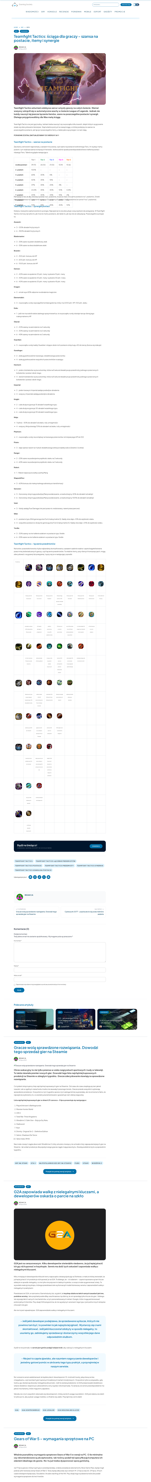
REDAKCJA (22, 47)
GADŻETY (108, 12)
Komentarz (18, 941)
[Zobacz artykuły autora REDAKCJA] (16, 48)
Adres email (18, 975)
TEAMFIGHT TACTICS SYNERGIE (90, 866)
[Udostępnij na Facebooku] (30, 877)
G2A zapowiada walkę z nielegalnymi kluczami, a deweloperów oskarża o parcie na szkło (56, 1193)
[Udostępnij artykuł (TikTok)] (39, 877)
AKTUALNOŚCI (19, 1042)
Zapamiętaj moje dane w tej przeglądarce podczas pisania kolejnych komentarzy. (41, 984)
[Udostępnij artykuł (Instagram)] (35, 877)
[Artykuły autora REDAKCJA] (19, 897)
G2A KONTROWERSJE (31, 1410)
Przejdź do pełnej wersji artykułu (58, 1171)
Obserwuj (96, 846)
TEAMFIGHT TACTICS (24, 861)
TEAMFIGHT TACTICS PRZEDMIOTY (59, 866)
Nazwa (16, 966)
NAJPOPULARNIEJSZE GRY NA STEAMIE (55, 1163)
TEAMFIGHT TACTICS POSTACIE (28, 866)
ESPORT (97, 12)
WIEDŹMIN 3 (97, 1163)
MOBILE (87, 12)
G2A (17, 1410)
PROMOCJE (120, 12)
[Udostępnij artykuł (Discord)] (48, 877)
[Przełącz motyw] (136, 4)
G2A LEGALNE (48, 1410)
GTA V (33, 1163)
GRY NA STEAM (21, 1163)
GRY (43, 12)
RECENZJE (64, 12)
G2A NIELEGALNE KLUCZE (68, 1410)
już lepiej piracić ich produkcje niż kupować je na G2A (34, 1279)
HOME (16, 27)
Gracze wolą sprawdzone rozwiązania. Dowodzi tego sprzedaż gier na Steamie (56, 1049)
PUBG (77, 1163)
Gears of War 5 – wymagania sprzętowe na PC (54, 1438)
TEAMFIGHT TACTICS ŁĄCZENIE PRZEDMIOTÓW (56, 861)
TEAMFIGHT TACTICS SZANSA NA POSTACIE (33, 870)
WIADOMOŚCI (32, 12)
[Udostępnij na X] (44, 877)
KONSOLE (52, 12)
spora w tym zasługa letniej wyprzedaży (70, 1092)
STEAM (86, 1163)
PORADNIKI (76, 12)
